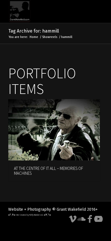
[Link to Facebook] (90, 219)
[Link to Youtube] (98, 219)
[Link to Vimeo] (73, 219)
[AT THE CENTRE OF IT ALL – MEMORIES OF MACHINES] (54, 130)
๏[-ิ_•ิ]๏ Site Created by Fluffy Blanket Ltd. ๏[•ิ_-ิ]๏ (29, 214)
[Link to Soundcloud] (81, 219)
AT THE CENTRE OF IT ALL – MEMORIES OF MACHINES (48, 171)
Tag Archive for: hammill (33, 31)
